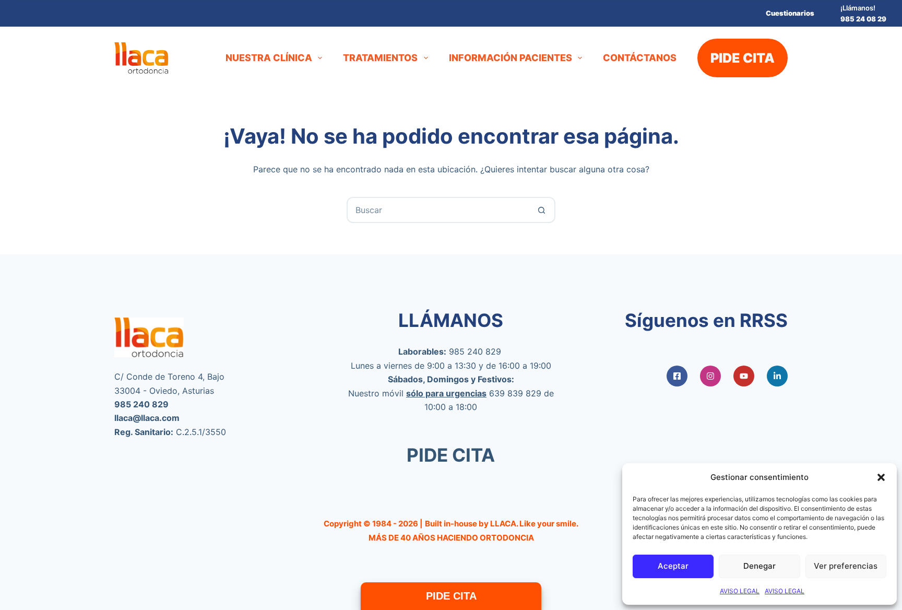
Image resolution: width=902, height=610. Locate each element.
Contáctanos (639, 57)
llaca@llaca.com (147, 418)
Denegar (759, 566)
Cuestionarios (790, 13)
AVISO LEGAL (739, 591)
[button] (881, 477)
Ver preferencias (845, 566)
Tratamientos (380, 57)
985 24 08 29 (863, 19)
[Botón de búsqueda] (541, 210)
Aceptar (673, 566)
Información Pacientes (510, 57)
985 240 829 (475, 351)
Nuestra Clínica (268, 57)
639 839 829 (515, 393)
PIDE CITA (742, 58)
